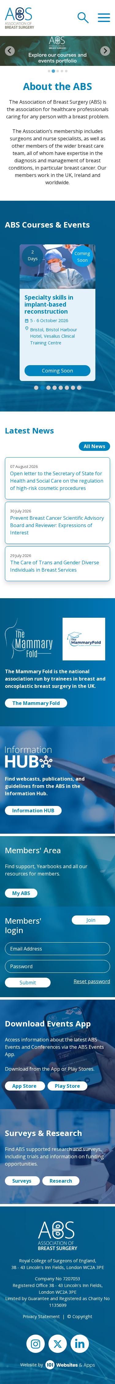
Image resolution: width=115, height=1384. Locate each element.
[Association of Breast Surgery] (19, 17)
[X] (57, 1343)
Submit (28, 982)
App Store (25, 1086)
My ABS (21, 893)
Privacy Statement (41, 1316)
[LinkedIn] (79, 1343)
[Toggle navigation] (104, 18)
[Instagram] (35, 1343)
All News (94, 446)
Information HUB (33, 810)
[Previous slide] (10, 51)
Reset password (92, 981)
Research (61, 1180)
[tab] (49, 71)
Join (90, 920)
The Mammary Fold (36, 703)
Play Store (67, 1086)
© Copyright (79, 1316)
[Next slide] (105, 51)
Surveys (22, 1180)
